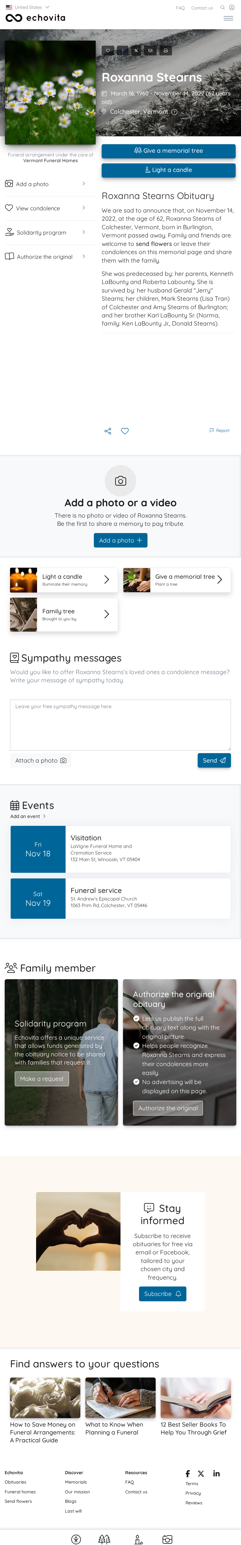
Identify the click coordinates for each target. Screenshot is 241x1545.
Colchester (125, 111)
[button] (28, 7)
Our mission (77, 1492)
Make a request (42, 1078)
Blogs (71, 1501)
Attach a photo (36, 760)
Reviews (193, 1503)
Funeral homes (20, 1492)
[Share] (108, 431)
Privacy (193, 1493)
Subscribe (158, 1294)
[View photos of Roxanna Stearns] (50, 93)
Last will (73, 1511)
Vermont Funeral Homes (50, 160)
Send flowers (18, 1501)
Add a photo (116, 540)
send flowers (154, 243)
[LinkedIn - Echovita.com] (216, 1475)
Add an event (25, 816)
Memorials (76, 1482)
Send (210, 760)
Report (223, 430)
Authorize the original (168, 1108)
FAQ (180, 8)
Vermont (155, 111)
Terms (191, 1483)
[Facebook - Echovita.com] (187, 1475)
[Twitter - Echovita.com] (201, 1475)
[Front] (34, 18)
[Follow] (125, 431)
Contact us (202, 8)
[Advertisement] (169, 380)
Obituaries (15, 1482)
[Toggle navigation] (228, 18)
